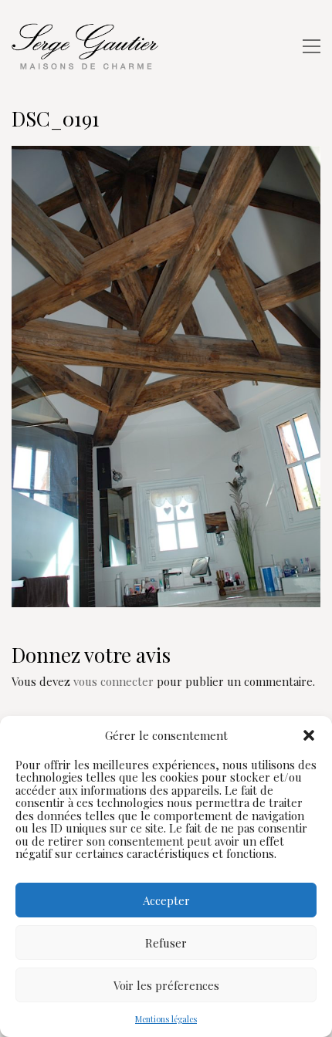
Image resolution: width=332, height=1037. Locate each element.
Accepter (166, 900)
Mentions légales (166, 1019)
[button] (309, 735)
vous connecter (113, 681)
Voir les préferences (166, 985)
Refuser (166, 943)
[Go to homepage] (89, 46)
